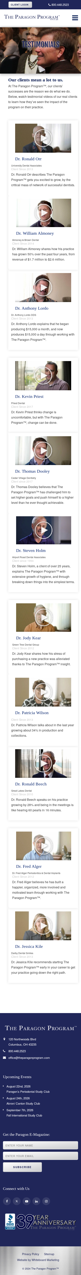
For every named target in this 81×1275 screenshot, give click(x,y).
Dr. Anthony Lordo (31, 308)
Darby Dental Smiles (22, 953)
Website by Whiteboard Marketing (38, 1260)
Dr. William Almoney (35, 233)
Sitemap (49, 1254)
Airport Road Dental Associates (29, 557)
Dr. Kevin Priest (29, 396)
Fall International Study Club (24, 1112)
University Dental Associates (26, 165)
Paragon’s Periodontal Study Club (28, 1088)
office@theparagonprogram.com (29, 1058)
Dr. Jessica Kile (29, 946)
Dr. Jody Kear (28, 637)
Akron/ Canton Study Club (23, 1100)
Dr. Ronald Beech (31, 784)
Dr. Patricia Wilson (32, 712)
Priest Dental (18, 403)
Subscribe (22, 1167)
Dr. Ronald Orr (28, 158)
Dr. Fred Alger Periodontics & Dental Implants (36, 873)
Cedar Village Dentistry (23, 477)
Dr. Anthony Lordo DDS (23, 314)
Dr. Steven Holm (31, 550)
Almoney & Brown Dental (25, 239)
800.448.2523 (60, 5)
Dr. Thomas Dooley (32, 471)
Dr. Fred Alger (28, 866)
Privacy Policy (30, 1254)
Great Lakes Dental (21, 790)
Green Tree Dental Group (25, 644)
